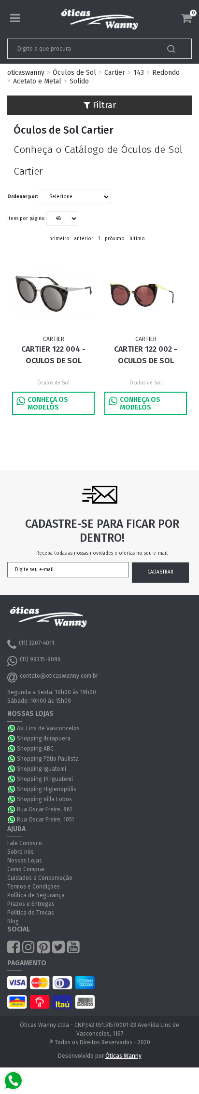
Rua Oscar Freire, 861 (44, 809)
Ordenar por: (22, 197)
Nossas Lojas (24, 860)
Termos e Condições (33, 886)
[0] (186, 18)
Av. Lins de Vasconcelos (48, 728)
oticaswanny (25, 72)
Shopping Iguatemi (41, 769)
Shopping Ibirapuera (44, 738)
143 (138, 72)
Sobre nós (20, 851)
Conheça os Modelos (48, 403)
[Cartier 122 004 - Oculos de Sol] (53, 294)
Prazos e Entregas (31, 904)
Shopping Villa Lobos (44, 799)
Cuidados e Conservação (39, 878)
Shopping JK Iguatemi (45, 779)
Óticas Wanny (123, 1056)
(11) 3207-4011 (36, 643)
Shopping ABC (35, 748)
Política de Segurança (36, 895)
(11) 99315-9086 (40, 659)
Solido (79, 81)
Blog (13, 921)
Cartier (114, 72)
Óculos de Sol (74, 72)
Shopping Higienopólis (46, 789)
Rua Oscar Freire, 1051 (45, 819)
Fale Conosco (24, 843)
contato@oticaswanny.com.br (59, 675)
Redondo (166, 72)
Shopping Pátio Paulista (48, 758)
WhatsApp (12, 728)
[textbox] (81, 48)
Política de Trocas (30, 912)
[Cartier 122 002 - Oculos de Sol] (145, 294)
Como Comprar (26, 869)
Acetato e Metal (37, 81)
